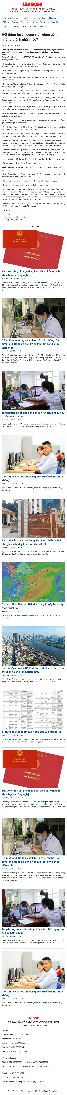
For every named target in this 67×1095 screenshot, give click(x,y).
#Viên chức (9, 215)
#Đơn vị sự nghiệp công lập (15, 217)
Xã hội (15, 18)
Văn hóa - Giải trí (38, 22)
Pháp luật (52, 18)
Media (23, 18)
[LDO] (33, 250)
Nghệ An (5, 552)
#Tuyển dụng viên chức (14, 219)
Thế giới (16, 26)
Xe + (24, 26)
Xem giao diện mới (36, 26)
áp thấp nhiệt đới (28, 615)
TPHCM (52, 682)
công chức (38, 488)
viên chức (60, 50)
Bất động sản (52, 22)
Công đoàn (25, 22)
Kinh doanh (42, 18)
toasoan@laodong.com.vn (17, 1051)
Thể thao (31, 18)
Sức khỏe (6, 26)
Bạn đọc (15, 22)
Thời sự (6, 22)
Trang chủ (7, 18)
